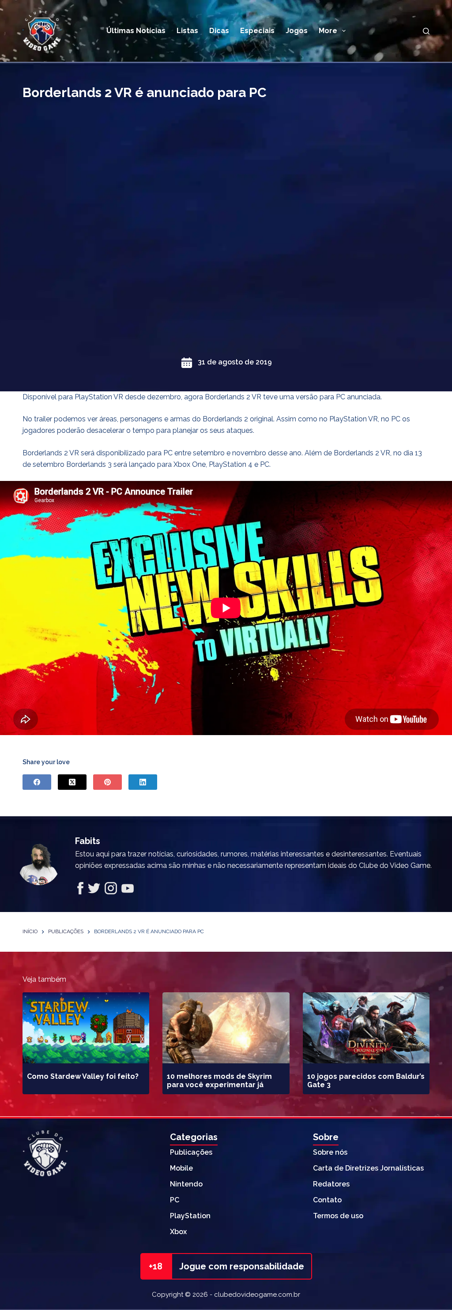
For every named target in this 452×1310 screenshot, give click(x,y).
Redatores (331, 1184)
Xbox (178, 1231)
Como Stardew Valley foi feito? (83, 1076)
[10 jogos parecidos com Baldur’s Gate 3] (366, 1028)
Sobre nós (330, 1152)
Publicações (191, 1152)
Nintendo (186, 1184)
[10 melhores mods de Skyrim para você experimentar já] (225, 1028)
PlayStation (190, 1216)
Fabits (87, 841)
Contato (327, 1200)
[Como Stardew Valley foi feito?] (86, 1028)
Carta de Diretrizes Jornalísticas (368, 1168)
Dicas (219, 30)
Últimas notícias (136, 30)
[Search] (426, 31)
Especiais (257, 30)
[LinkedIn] (142, 782)
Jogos (297, 30)
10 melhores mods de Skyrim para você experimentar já (219, 1080)
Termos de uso (338, 1216)
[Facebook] (37, 782)
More (328, 30)
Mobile (181, 1168)
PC (174, 1200)
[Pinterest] (107, 782)
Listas (187, 30)
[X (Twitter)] (72, 782)
